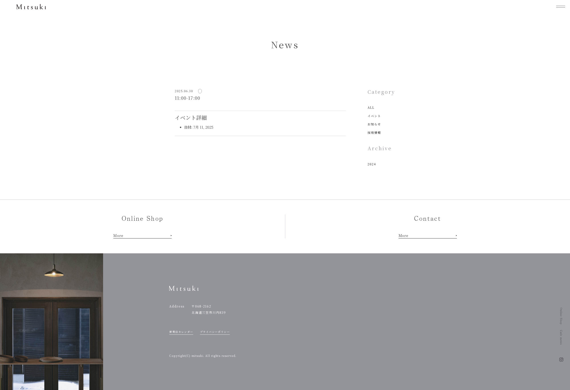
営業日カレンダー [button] (181, 332)
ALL (371, 107)
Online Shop (561, 316)
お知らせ (374, 124)
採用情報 (374, 132)
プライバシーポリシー (215, 332)
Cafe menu (561, 337)
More (118, 235)
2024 (372, 164)
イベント (374, 116)
